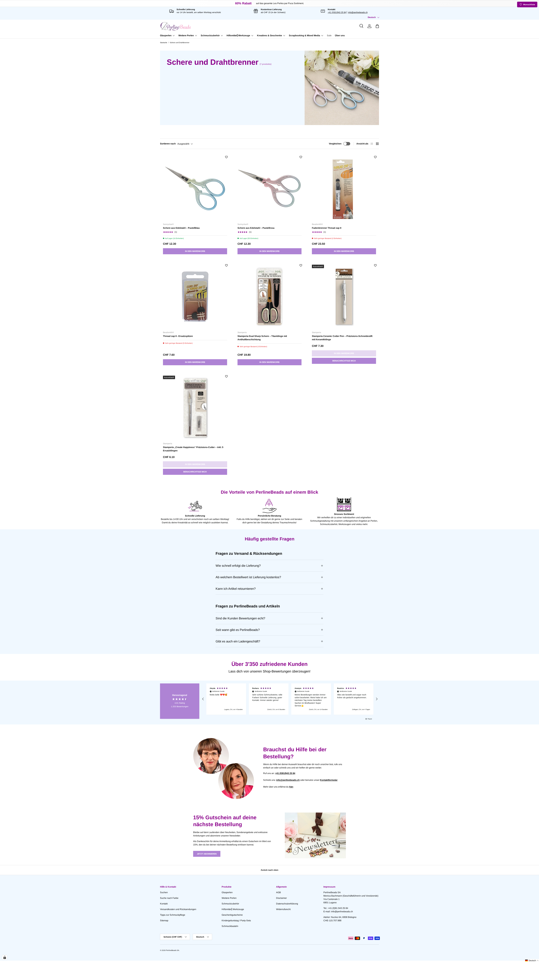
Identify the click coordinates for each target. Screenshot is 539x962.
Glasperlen (166, 35)
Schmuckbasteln (230, 926)
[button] (377, 26)
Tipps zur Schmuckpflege (172, 915)
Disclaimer (281, 898)
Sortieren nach (168, 143)
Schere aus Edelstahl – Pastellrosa (255, 228)
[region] (289, 699)
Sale (329, 35)
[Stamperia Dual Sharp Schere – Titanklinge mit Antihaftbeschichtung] (269, 297)
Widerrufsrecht (283, 909)
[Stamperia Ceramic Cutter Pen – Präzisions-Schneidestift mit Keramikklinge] (344, 297)
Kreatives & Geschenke (269, 35)
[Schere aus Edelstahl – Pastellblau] (195, 188)
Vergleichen (335, 143)
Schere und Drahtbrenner (179, 43)
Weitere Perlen (186, 35)
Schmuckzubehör (210, 35)
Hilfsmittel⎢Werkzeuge (238, 35)
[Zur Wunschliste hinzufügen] (226, 157)
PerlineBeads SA (172, 950)
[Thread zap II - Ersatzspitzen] (195, 297)
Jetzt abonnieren (207, 854)
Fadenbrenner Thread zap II (326, 228)
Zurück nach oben (269, 870)
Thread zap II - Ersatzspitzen (178, 336)
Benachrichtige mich (344, 361)
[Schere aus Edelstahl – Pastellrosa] (269, 188)
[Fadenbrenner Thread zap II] (344, 188)
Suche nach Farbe (169, 898)
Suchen (164, 892)
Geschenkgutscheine (232, 915)
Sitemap (164, 920)
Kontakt (164, 903)
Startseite (163, 43)
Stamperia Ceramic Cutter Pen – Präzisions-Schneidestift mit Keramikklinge (342, 338)
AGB (278, 892)
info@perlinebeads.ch (358, 12)
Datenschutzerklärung (287, 903)
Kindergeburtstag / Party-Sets (236, 920)
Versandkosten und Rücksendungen (178, 909)
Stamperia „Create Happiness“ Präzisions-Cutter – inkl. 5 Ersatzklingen (193, 449)
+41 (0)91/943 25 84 (337, 12)
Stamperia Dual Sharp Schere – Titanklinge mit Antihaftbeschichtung (262, 338)
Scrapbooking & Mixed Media (304, 35)
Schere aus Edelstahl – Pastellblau (181, 228)
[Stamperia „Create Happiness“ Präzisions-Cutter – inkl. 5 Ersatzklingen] (195, 408)
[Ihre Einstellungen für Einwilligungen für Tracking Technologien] (4, 957)
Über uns (340, 35)
